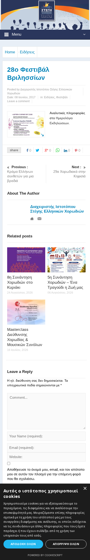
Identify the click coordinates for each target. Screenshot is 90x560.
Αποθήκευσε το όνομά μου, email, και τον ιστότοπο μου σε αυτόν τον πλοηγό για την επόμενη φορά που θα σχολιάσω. (45, 474)
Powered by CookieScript (45, 555)
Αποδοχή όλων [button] (23, 544)
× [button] (85, 488)
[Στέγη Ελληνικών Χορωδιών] (45, 14)
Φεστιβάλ (62, 97)
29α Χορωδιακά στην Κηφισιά (69, 171)
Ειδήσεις (27, 52)
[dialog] (45, 522)
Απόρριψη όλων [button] (66, 544)
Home (10, 52)
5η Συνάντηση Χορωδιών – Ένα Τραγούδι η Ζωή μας (65, 282)
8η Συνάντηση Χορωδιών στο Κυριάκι (20, 282)
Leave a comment (18, 101)
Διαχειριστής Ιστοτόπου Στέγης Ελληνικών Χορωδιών (57, 209)
